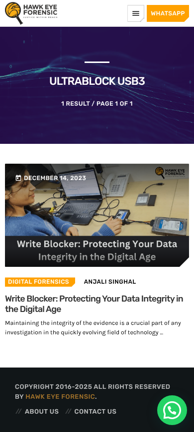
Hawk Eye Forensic (60, 397)
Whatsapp (168, 13)
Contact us (96, 412)
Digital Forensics (38, 281)
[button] (172, 410)
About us (42, 412)
